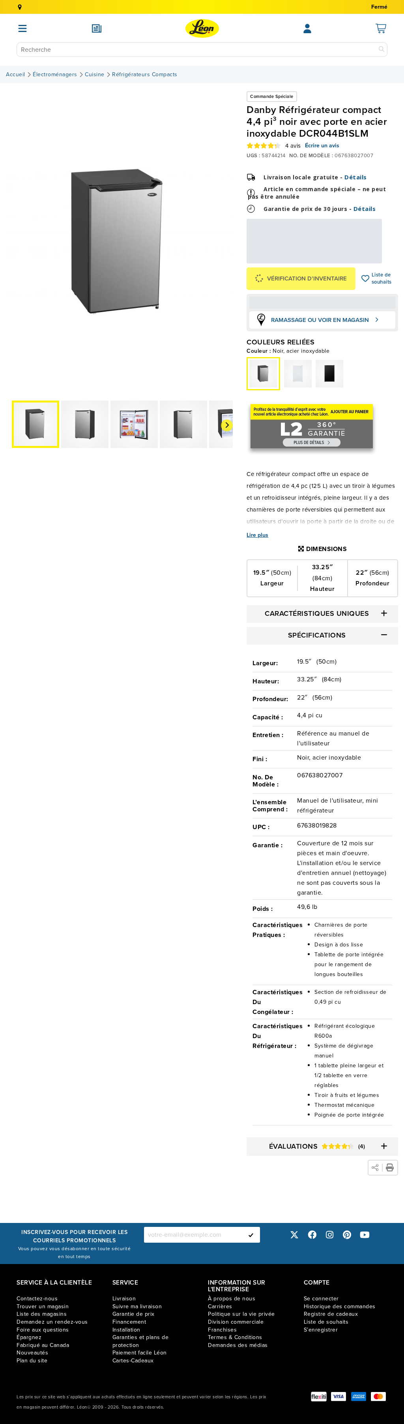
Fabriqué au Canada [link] (43, 1345)
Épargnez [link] (29, 1337)
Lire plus (257, 535)
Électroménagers (55, 75)
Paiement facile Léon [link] (139, 1353)
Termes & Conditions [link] (235, 1337)
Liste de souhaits (365, 278)
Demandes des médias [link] (238, 1345)
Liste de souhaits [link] (326, 1322)
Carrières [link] (220, 1306)
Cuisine (95, 75)
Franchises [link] (222, 1330)
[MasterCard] (378, 1396)
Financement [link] (129, 1322)
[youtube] (364, 1234)
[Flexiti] (319, 1396)
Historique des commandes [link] (340, 1306)
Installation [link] (126, 1330)
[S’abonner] (251, 1235)
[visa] (338, 1396)
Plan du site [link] (32, 1360)
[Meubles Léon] (202, 28)
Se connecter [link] (321, 1298)
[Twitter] (294, 1234)
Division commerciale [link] (236, 1322)
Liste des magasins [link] (42, 1314)
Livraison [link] (124, 1298)
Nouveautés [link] (32, 1353)
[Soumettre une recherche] (381, 49)
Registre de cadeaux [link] (331, 1314)
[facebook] (312, 1234)
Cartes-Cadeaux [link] (133, 1360)
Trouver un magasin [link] (43, 1306)
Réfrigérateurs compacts (145, 75)
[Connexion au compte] (307, 28)
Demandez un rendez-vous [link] (52, 1322)
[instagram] (329, 1234)
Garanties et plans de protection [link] (140, 1341)
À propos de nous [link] (231, 1298)
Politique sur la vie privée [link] (241, 1314)
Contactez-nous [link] (37, 1298)
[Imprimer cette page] (389, 1168)
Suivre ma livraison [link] (137, 1306)
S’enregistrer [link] (321, 1330)
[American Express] (359, 1396)
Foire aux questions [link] (43, 1330)
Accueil (15, 75)
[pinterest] (347, 1234)
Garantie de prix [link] (133, 1314)
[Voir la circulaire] (97, 28)
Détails (355, 177)
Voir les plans (355, 258)
